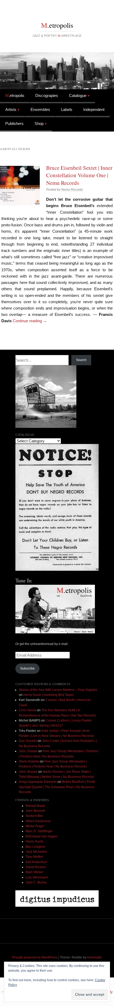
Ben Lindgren (35, 847)
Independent (93, 109)
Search (81, 360)
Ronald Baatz (35, 806)
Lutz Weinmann (37, 877)
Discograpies (46, 95)
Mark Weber (34, 872)
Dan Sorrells (28, 741)
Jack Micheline (36, 852)
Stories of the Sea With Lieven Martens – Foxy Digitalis (58, 690)
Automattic (94, 957)
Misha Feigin (35, 826)
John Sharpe (28, 751)
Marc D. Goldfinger (39, 831)
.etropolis (57, 25)
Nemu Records (72, 189)
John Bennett (35, 811)
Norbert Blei (34, 816)
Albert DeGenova (38, 821)
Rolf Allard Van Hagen (42, 836)
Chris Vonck (27, 710)
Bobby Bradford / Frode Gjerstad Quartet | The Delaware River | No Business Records (57, 787)
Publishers (14, 123)
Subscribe (27, 668)
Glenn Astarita (29, 761)
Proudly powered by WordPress (35, 957)
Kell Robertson (36, 862)
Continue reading (30, 321)
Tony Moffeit (34, 857)
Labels (66, 109)
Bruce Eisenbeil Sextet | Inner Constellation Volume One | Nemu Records (79, 175)
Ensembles (40, 109)
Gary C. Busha (36, 882)
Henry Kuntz (34, 841)
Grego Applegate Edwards (38, 782)
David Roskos (36, 867)
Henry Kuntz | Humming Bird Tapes (48, 695)
